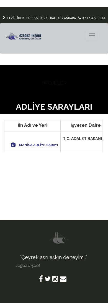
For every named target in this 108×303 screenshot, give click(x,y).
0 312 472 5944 (93, 18)
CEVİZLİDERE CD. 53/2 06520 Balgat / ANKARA (40, 18)
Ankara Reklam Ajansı (65, 265)
